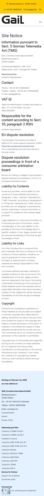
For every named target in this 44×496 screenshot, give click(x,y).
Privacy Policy (7, 420)
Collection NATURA (9, 461)
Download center (8, 479)
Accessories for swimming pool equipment (19, 490)
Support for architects (11, 476)
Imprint (4, 416)
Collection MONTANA (10, 457)
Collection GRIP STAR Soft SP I (14, 442)
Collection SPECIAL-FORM (12, 453)
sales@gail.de (31, 9)
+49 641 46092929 (14, 9)
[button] (39, 21)
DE (40, 9)
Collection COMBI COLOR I (12, 431)
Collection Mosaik (9, 450)
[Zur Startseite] (13, 19)
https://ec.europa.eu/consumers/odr (18, 146)
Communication (8, 413)
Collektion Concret (9, 439)
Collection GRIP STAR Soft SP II (14, 446)
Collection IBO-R (8, 468)
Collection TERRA (9, 464)
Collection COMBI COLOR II (13, 435)
